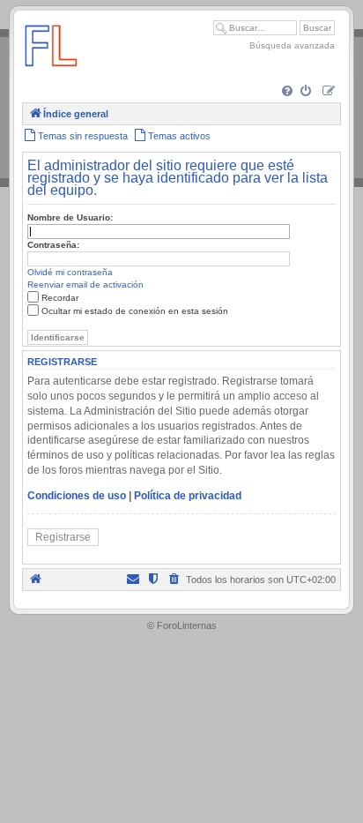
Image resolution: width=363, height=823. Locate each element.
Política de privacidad (187, 496)
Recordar (59, 298)
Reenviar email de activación (85, 284)
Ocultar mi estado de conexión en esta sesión (134, 311)
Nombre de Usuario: (70, 217)
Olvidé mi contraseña (70, 272)
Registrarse (63, 537)
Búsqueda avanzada (292, 45)
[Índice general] (51, 74)
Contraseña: (53, 245)
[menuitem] (288, 92)
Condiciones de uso (76, 496)
